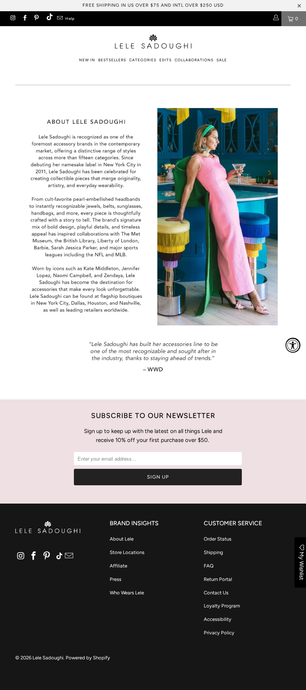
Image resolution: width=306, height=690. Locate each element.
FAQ (208, 566)
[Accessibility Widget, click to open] (292, 345)
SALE (221, 60)
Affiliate (118, 566)
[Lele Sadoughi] (153, 40)
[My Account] (275, 18)
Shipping (213, 552)
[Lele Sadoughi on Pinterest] (36, 18)
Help (70, 18)
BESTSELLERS (112, 60)
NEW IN (87, 60)
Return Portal (218, 579)
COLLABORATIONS (194, 60)
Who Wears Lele (127, 592)
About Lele (122, 539)
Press (115, 579)
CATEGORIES (142, 60)
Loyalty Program (222, 606)
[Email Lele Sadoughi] (59, 18)
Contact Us (216, 592)
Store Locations (127, 552)
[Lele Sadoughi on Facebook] (24, 18)
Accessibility (217, 619)
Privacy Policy (219, 632)
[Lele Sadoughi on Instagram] (12, 18)
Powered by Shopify (88, 657)
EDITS (165, 60)
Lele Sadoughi (47, 657)
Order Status (217, 539)
